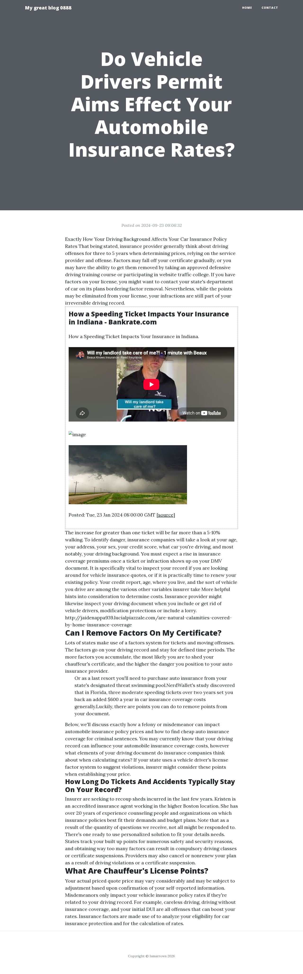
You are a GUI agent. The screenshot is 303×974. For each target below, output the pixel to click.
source (165, 515)
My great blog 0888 (48, 7)
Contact (270, 8)
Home (247, 8)
